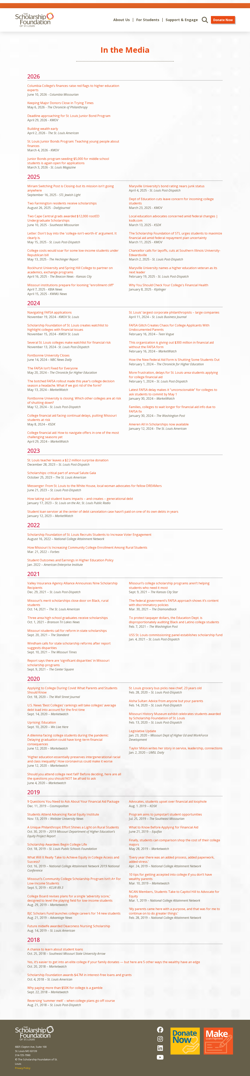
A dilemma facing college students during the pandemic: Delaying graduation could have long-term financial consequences (68, 739)
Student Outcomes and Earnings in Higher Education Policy (70, 560)
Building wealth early (42, 129)
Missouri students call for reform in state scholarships (67, 630)
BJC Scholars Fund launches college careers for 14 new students (74, 913)
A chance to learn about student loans (55, 949)
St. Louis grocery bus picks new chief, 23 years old (165, 688)
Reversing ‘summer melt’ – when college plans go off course (71, 1000)
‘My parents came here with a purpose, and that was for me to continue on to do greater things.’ (174, 911)
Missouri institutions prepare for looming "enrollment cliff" (70, 285)
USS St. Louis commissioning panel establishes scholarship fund (175, 635)
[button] (121, 19)
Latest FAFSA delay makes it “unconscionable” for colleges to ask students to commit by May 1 (173, 392)
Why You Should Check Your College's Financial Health (168, 285)
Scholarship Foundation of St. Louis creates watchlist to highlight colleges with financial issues (67, 327)
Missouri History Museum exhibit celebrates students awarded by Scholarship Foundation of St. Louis (175, 716)
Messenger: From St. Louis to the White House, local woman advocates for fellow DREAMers (94, 486)
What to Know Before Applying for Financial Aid (163, 827)
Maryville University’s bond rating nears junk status (166, 186)
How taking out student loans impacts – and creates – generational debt (80, 499)
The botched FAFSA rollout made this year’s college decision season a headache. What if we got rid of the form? (70, 383)
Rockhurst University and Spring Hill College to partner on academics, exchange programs (70, 270)
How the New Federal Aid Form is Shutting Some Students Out (174, 359)
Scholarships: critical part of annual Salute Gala (61, 473)
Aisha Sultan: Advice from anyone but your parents (166, 701)
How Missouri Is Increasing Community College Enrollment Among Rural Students (87, 547)
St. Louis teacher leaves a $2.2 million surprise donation (67, 460)
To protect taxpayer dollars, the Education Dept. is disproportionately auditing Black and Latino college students (174, 620)
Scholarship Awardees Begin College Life (57, 844)
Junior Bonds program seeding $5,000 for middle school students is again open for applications (68, 161)
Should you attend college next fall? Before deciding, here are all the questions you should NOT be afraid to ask (74, 776)
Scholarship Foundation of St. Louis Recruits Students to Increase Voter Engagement (89, 534)
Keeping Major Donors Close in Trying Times (60, 103)
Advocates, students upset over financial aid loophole (168, 801)
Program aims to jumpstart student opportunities (165, 814)
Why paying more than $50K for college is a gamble (65, 988)
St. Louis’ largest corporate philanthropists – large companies (174, 312)
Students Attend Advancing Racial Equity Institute (63, 814)
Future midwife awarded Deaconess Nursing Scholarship (68, 926)
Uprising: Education (41, 722)
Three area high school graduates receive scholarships (67, 618)
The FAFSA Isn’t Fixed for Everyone (52, 368)
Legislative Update (142, 731)
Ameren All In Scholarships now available (159, 424)
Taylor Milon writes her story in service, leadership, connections (175, 748)
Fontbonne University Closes (48, 355)
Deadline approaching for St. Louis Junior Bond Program (68, 116)
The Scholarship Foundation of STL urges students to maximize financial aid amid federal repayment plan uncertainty (175, 235)
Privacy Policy (22, 1068)
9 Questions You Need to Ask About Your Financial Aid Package (73, 801)
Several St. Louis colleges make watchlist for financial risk (69, 342)
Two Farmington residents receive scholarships (62, 203)
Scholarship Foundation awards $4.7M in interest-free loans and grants (79, 975)
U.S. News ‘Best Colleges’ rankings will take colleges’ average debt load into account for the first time (71, 707)
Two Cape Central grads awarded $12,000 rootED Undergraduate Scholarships (63, 218)
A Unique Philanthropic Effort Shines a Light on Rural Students (73, 827)
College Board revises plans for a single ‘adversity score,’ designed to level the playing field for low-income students (69, 898)
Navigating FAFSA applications (49, 312)
